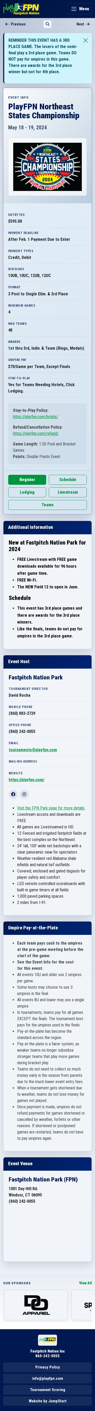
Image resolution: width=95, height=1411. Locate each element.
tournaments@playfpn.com (33, 749)
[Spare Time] (36, 1305)
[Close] (85, 40)
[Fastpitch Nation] (21, 9)
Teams (48, 504)
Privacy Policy (47, 1367)
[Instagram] (24, 794)
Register (27, 479)
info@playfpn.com (47, 1378)
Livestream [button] (68, 492)
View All (85, 1283)
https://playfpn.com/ (26, 779)
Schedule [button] (67, 479)
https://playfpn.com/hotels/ (35, 416)
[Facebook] (13, 794)
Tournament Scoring (47, 1389)
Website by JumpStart (47, 1401)
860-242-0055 (47, 1356)
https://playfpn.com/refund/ (36, 433)
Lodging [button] (27, 492)
